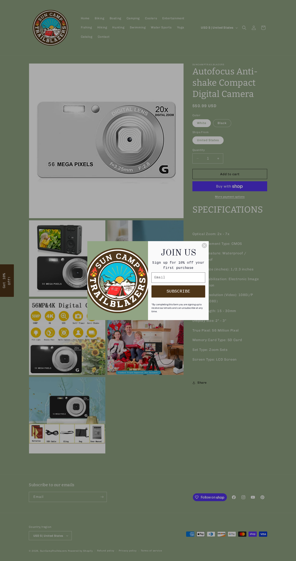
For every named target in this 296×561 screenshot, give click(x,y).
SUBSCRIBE (178, 291)
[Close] (204, 245)
